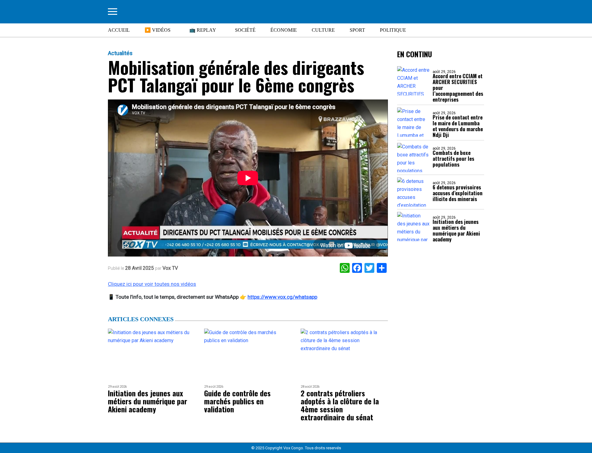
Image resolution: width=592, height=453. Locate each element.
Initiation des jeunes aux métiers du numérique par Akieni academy (456, 230)
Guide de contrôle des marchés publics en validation (237, 401)
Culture (323, 30)
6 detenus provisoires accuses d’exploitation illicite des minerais (458, 193)
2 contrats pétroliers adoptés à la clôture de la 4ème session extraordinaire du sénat (340, 405)
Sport (357, 30)
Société (245, 30)
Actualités (120, 53)
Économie (283, 30)
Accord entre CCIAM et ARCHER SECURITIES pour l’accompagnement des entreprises (458, 87)
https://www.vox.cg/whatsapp (282, 297)
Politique (393, 30)
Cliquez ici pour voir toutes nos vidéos (152, 284)
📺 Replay (202, 30)
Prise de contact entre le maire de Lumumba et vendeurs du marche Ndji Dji (458, 126)
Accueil (119, 30)
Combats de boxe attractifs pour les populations (453, 158)
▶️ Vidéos (158, 30)
